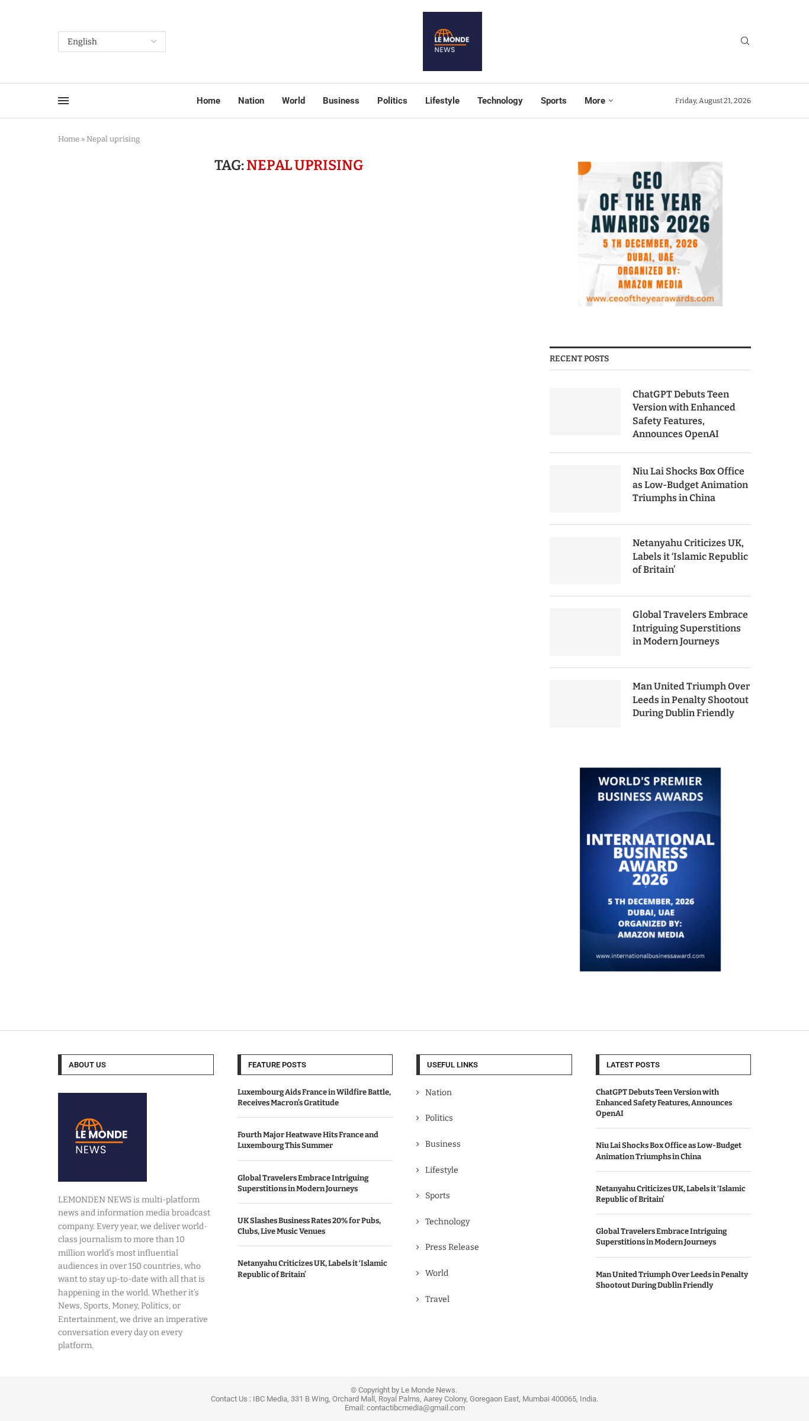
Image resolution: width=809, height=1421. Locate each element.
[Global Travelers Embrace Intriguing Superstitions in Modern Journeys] (585, 632)
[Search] (745, 42)
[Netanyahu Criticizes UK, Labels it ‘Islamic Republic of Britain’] (585, 560)
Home (208, 100)
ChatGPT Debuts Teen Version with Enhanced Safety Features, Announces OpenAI (684, 414)
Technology (500, 100)
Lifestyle (442, 100)
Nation (251, 100)
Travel (437, 1299)
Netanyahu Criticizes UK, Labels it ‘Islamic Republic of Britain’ (690, 556)
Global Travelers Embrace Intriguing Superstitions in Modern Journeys (690, 628)
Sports (554, 100)
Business (341, 100)
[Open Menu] (63, 100)
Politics (392, 100)
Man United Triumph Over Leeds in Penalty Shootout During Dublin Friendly (691, 699)
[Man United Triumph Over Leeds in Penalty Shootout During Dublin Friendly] (585, 703)
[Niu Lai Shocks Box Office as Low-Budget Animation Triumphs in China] (585, 488)
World (293, 100)
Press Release (452, 1247)
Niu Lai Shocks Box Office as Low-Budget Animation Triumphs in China (690, 484)
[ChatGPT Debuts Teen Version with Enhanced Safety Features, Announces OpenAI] (585, 411)
